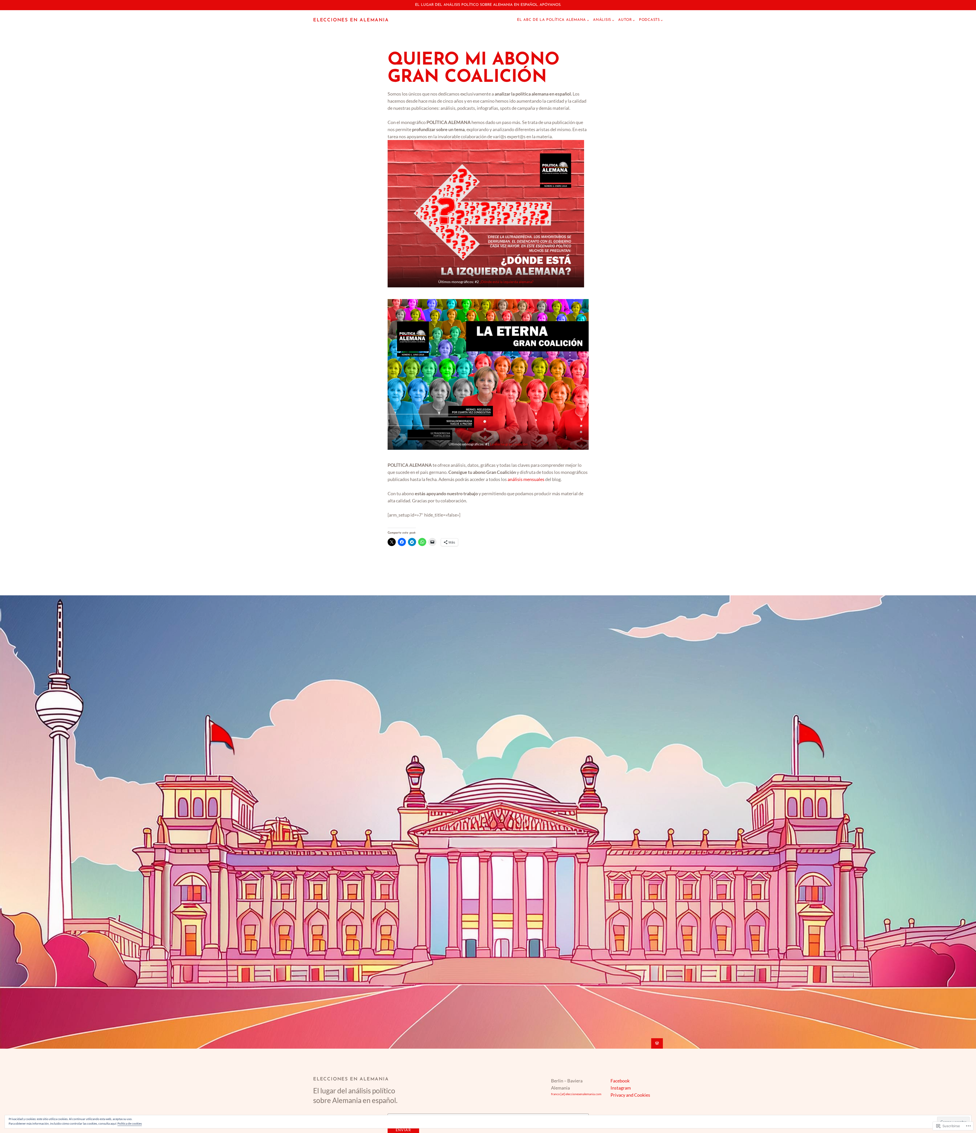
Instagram (621, 1088)
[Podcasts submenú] (662, 20)
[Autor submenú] (634, 20)
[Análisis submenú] (613, 20)
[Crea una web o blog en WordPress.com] (657, 1043)
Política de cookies (129, 1123)
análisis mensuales (526, 479)
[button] (486, 213)
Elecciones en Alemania (351, 20)
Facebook (620, 1080)
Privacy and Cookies (630, 1095)
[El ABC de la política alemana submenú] (588, 20)
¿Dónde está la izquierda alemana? (506, 282)
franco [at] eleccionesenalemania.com (576, 1094)
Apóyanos (550, 5)
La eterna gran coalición (509, 444)
